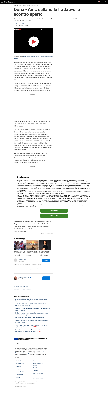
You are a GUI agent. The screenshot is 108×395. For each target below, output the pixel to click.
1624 (67, 182)
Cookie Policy (32, 207)
